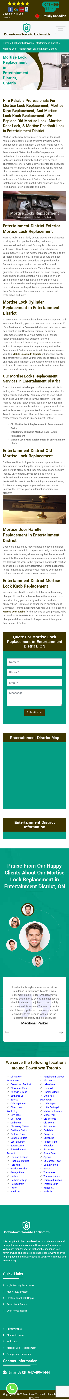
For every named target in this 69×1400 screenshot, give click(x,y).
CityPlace (16, 1115)
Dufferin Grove (18, 1134)
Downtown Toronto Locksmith (39, 1394)
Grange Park (17, 1172)
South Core (50, 1153)
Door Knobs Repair (17, 1310)
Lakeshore (49, 1084)
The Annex (49, 1172)
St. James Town (52, 1161)
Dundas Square (19, 1138)
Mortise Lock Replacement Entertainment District (30, 49)
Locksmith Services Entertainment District (35, 43)
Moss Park (49, 1115)
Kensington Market (54, 1076)
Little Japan (50, 1103)
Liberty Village (51, 1092)
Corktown (16, 1122)
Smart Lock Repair (17, 1304)
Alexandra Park (19, 1088)
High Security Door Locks (20, 1285)
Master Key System (17, 1292)
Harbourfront (17, 1184)
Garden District (19, 1168)
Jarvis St (15, 1191)
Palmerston (50, 1126)
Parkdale (48, 1130)
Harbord (15, 1176)
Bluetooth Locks (15, 1335)
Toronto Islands (52, 1176)
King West (49, 1080)
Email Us (14, 1372)
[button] (27, 909)
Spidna (47, 1157)
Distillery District (19, 1130)
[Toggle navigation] (60, 30)
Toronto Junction (53, 1180)
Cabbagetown (18, 1103)
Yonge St (48, 1188)
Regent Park (50, 1142)
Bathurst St (17, 1096)
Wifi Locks (12, 1341)
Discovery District (20, 1126)
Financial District (20, 1161)
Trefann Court (51, 1184)
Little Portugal (51, 1107)
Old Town (49, 1122)
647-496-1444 (51, 6)
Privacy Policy (14, 1329)
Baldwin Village (19, 1092)
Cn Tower (16, 1119)
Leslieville (49, 1088)
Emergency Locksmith (19, 1354)
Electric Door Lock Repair (20, 1298)
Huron (14, 1188)
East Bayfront (18, 1142)
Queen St (49, 1138)
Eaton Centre (18, 1145)
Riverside (48, 1145)
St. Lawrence (51, 1165)
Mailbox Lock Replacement (21, 1348)
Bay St (14, 1099)
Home (6, 43)
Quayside (49, 1134)
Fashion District (19, 1157)
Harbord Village (19, 1180)
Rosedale (49, 1149)
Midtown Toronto (53, 1111)
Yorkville (48, 1191)
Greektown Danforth (21, 1084)
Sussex (48, 1168)
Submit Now (34, 713)
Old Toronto (50, 1119)
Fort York (15, 1165)
